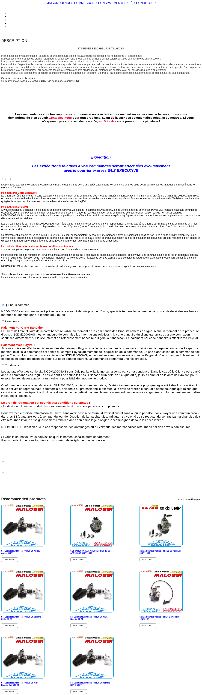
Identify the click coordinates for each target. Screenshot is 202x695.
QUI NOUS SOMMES (73, 3)
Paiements (12, 321)
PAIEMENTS (115, 3)
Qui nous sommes (17, 305)
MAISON (52, 3)
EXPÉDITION (133, 3)
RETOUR (149, 3)
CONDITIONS (97, 3)
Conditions (12, 365)
